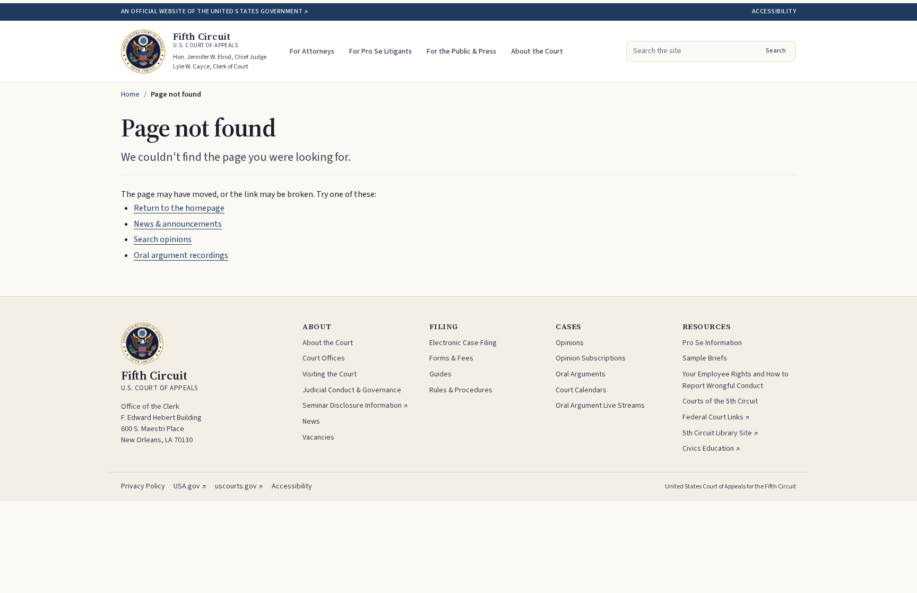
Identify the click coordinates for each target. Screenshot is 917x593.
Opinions (570, 343)
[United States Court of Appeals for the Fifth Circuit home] (143, 51)
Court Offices (323, 358)
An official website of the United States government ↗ (214, 11)
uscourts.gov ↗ (239, 486)
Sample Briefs (704, 358)
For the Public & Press (461, 51)
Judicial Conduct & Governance (351, 390)
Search (776, 50)
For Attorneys (312, 51)
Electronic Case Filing (463, 343)
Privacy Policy (143, 486)
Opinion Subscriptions (591, 358)
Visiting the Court (329, 374)
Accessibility (774, 11)
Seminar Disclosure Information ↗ (355, 405)
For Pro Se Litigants (380, 51)
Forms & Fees (451, 358)
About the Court (537, 51)
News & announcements (178, 224)
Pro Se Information (712, 343)
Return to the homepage (179, 208)
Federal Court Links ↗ (716, 417)
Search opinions (163, 239)
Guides (440, 374)
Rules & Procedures (460, 390)
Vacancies (318, 437)
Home (130, 94)
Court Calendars (581, 390)
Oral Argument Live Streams (600, 405)
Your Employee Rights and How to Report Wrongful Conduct (735, 380)
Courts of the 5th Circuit (720, 401)
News (311, 421)
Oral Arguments (580, 374)
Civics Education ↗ (711, 448)
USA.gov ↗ (190, 486)
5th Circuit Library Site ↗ (720, 433)
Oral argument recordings (181, 255)
